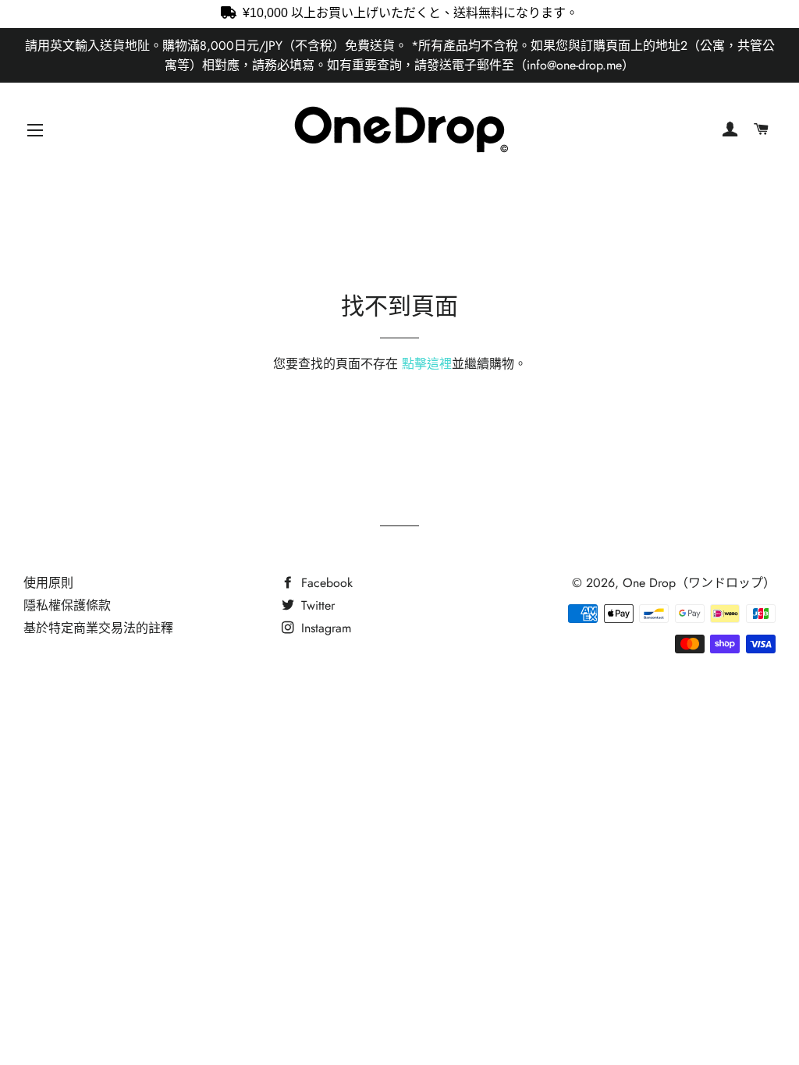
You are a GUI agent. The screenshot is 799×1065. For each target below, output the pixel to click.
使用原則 (48, 583)
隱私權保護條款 (67, 605)
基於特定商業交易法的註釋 (98, 628)
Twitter (316, 605)
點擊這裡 (427, 364)
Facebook (325, 583)
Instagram (324, 628)
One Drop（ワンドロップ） (699, 583)
